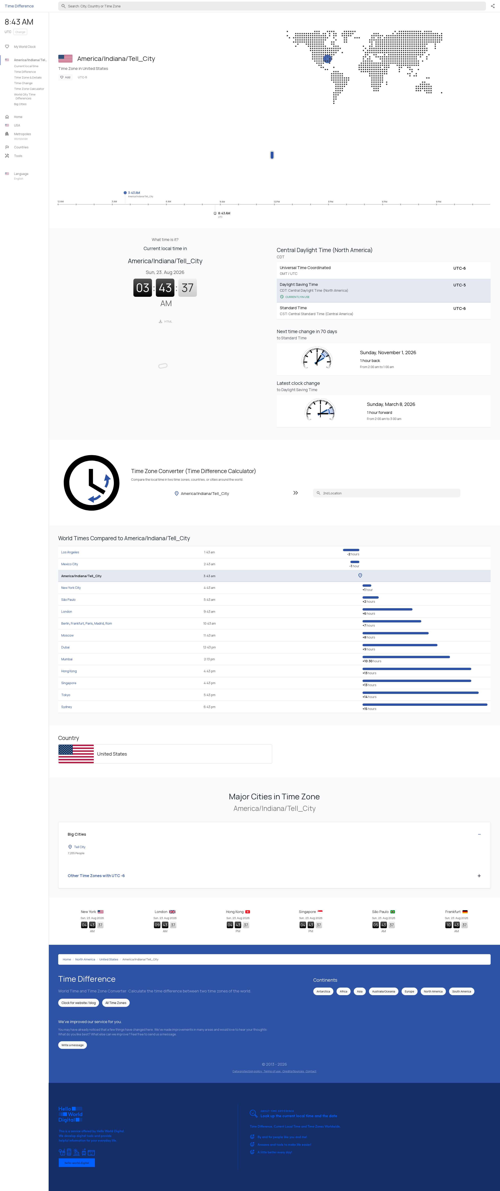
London (66, 611)
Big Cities (20, 104)
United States (112, 754)
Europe (409, 991)
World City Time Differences (25, 96)
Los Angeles (70, 552)
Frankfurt (77, 623)
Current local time (26, 66)
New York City (71, 588)
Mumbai (66, 659)
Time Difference (25, 72)
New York (89, 911)
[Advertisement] (175, 152)
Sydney (66, 707)
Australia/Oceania (383, 991)
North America (433, 991)
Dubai (65, 647)
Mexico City (69, 564)
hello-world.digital (77, 1162)
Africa (343, 991)
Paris (89, 623)
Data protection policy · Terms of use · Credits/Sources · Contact (274, 1071)
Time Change (23, 83)
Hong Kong (69, 671)
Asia (359, 991)
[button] (26, 125)
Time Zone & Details (28, 77)
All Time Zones (115, 1003)
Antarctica (323, 991)
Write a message (73, 1045)
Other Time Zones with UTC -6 (96, 875)
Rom (108, 623)
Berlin (65, 623)
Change (20, 32)
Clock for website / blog (79, 1003)
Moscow (67, 635)
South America (461, 991)
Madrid (99, 623)
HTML (165, 321)
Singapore (68, 683)
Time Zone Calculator (29, 89)
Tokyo (65, 695)
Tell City (76, 847)
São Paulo (68, 599)
